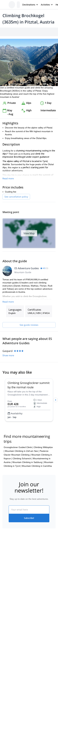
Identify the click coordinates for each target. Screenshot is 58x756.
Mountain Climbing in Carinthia (37, 466)
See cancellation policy (16, 196)
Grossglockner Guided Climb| (18, 447)
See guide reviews (29, 324)
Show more (8, 355)
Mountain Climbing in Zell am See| (22, 451)
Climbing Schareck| (22, 458)
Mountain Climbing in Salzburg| (27, 462)
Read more (8, 178)
